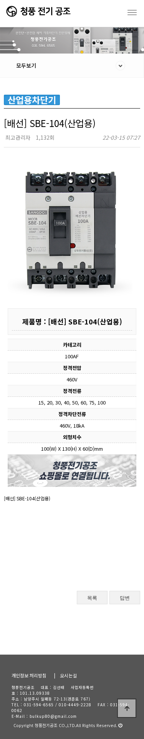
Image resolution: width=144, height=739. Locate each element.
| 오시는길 (65, 675)
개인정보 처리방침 (29, 675)
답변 (125, 598)
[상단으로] (126, 708)
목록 (92, 598)
